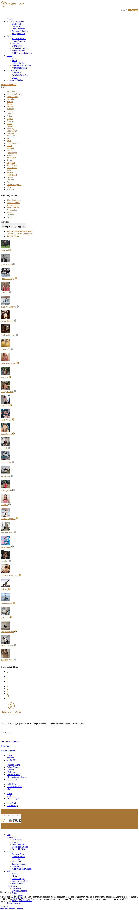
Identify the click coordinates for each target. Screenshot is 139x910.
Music (14, 60)
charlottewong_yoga (10, 575)
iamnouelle (5, 349)
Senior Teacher (13, 207)
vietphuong (6, 476)
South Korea (12, 167)
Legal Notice (12, 803)
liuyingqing (6, 547)
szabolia (4, 377)
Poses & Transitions (22, 65)
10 (8, 696)
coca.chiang (6, 462)
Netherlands (12, 153)
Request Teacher (16, 80)
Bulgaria (10, 109)
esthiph (4, 448)
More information (7, 909)
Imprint (20, 909)
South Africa (12, 165)
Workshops (17, 46)
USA (9, 187)
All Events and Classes (22, 53)
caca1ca (4, 504)
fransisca (5, 561)
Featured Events (19, 38)
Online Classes (18, 41)
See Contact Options (10, 741)
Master (9, 212)
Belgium (10, 106)
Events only (12, 779)
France (9, 123)
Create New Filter (8, 85)
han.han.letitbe (7, 533)
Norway (10, 155)
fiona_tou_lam (7, 646)
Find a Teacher (18, 29)
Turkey (10, 182)
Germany (11, 128)
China (9, 116)
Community (19, 21)
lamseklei (5, 405)
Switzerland (12, 175)
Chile (9, 114)
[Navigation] (2, 14)
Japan (9, 140)
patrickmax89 (7, 264)
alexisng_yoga (7, 660)
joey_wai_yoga (7, 278)
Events (9, 36)
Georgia (10, 126)
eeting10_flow (7, 391)
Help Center (6, 746)
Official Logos (18, 63)
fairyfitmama (6, 434)
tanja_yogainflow (8, 307)
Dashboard (16, 24)
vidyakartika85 (7, 631)
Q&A (14, 77)
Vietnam (10, 189)
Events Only (19, 51)
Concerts (16, 43)
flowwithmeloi (7, 321)
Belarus (10, 104)
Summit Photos (20, 68)
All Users (11, 92)
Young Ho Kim (18, 33)
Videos (15, 58)
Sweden (10, 172)
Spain (9, 170)
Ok (1, 906)
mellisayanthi (6, 603)
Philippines (11, 158)
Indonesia (11, 136)
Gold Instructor (13, 202)
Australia (10, 99)
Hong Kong (12, 131)
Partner (10, 217)
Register (134, 10)
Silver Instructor (13, 200)
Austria (10, 101)
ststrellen (5, 293)
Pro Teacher (12, 210)
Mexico (10, 150)
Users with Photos (14, 94)
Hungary (10, 133)
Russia (9, 160)
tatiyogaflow (6, 490)
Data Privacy (12, 805)
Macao (9, 145)
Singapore (11, 162)
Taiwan (10, 177)
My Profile (11, 760)
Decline (6, 906)
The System (12, 70)
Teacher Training (21, 48)
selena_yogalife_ (8, 518)
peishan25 (5, 617)
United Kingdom (14, 184)
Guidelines (16, 73)
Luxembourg (12, 143)
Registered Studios (20, 31)
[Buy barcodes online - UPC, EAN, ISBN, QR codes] (11, 823)
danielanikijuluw (8, 335)
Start (11, 19)
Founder (10, 215)
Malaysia (10, 148)
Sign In (124, 10)
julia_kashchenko (8, 363)
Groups (17, 26)
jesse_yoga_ (6, 420)
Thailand (10, 180)
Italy (8, 138)
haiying (4, 589)
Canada (10, 111)
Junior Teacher (13, 205)
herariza (4, 250)
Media (9, 55)
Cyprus (10, 118)
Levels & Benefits (19, 75)
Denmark (11, 121)
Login (9, 755)
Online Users (12, 96)
